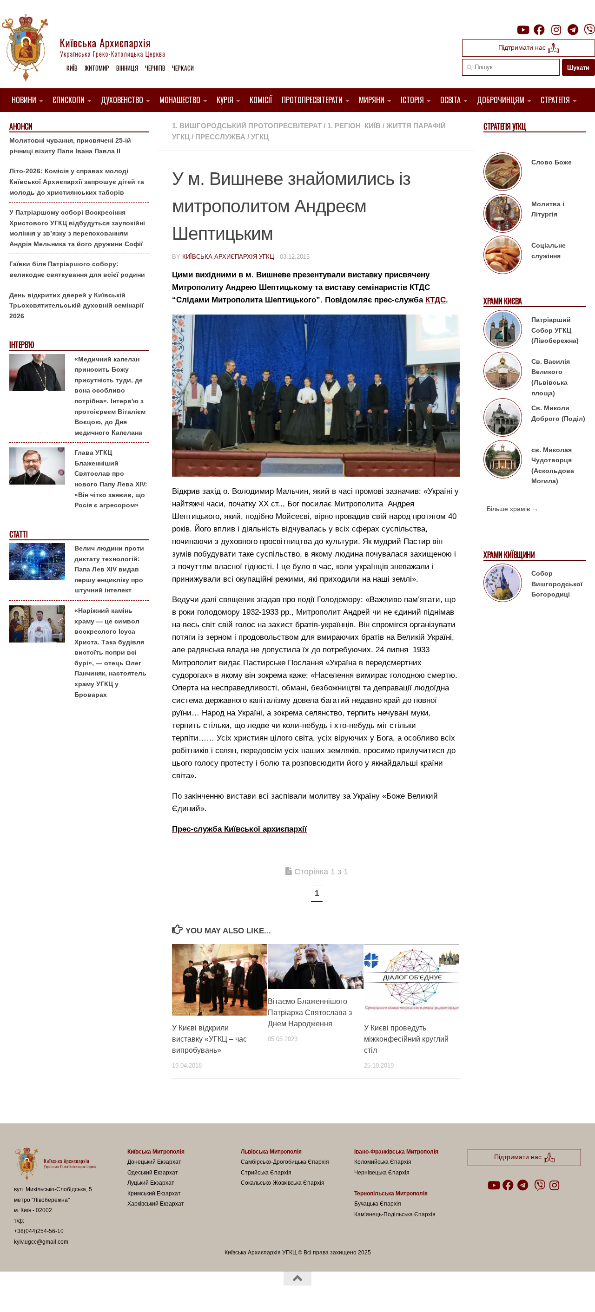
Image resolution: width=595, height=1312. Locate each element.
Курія (225, 99)
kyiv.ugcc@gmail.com (41, 1242)
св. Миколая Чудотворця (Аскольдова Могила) (552, 465)
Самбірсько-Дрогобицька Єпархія (285, 1162)
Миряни (371, 99)
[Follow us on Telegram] (572, 29)
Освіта (450, 99)
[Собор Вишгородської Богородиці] (502, 584)
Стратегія (555, 99)
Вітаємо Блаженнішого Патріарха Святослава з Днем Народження (310, 1012)
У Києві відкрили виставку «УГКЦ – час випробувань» (209, 1039)
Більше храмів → (512, 508)
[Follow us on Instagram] (556, 29)
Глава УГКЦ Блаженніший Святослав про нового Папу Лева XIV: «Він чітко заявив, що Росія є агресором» (110, 479)
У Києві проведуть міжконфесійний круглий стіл (406, 1039)
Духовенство (122, 99)
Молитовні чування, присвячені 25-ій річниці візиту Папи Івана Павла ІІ (70, 146)
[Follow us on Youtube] (522, 29)
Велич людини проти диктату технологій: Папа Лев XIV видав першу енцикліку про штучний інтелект (109, 569)
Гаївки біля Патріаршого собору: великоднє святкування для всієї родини (77, 269)
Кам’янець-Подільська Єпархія (395, 1214)
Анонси (20, 126)
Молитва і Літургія (547, 209)
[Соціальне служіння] (502, 256)
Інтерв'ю (21, 345)
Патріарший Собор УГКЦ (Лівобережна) (555, 330)
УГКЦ (260, 137)
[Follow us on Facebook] (539, 29)
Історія (412, 99)
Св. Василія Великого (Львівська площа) (550, 377)
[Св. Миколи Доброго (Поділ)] (502, 419)
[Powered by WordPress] (48, 1293)
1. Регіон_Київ (354, 126)
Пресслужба (220, 137)
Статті (18, 534)
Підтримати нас (523, 47)
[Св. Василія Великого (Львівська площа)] (502, 373)
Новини (24, 99)
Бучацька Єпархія (377, 1203)
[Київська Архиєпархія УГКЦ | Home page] (90, 49)
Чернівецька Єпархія (382, 1172)
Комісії (261, 99)
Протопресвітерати (312, 99)
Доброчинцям (500, 99)
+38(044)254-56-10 (39, 1231)
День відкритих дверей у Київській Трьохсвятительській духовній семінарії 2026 (76, 305)
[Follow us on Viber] (589, 29)
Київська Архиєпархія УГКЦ (228, 256)
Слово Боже (551, 162)
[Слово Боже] (502, 173)
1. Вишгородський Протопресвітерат (247, 126)
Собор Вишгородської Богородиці (556, 584)
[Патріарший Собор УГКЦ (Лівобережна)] (502, 331)
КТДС (435, 299)
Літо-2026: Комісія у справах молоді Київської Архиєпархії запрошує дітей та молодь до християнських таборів (76, 181)
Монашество (179, 99)
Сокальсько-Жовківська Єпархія (282, 1183)
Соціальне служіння (548, 251)
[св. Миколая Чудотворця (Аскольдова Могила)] (502, 461)
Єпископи (69, 99)
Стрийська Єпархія (266, 1172)
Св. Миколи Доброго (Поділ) (558, 413)
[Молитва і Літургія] (502, 215)
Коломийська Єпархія (382, 1162)
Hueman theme (122, 1293)
